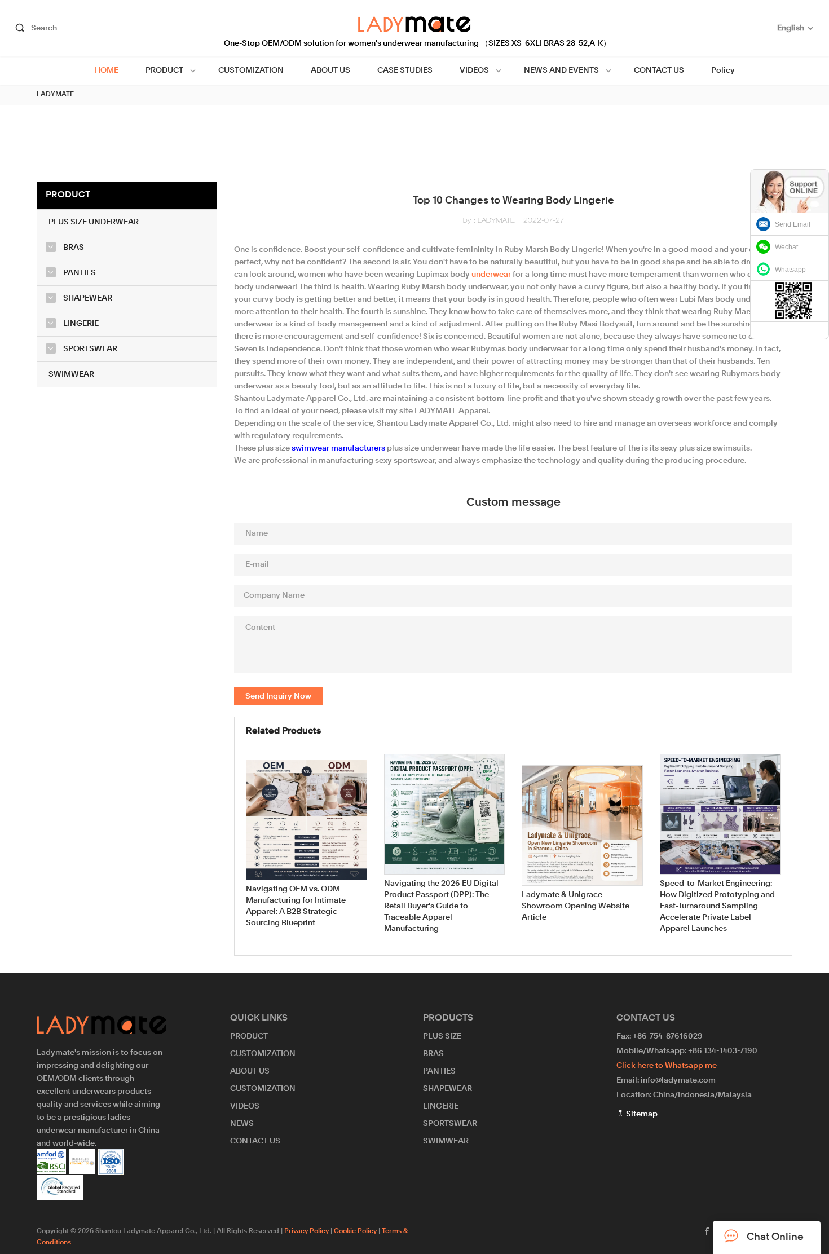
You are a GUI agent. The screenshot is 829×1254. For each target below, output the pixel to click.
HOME (106, 70)
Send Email (792, 224)
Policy (723, 70)
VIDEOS (474, 70)
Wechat (786, 247)
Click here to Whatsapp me (666, 1066)
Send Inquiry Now (278, 696)
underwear (491, 275)
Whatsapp (790, 269)
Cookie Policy (355, 1231)
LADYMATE (55, 94)
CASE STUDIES (405, 70)
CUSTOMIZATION (251, 70)
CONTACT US (659, 70)
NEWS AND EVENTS (561, 70)
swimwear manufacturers (338, 448)
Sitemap (641, 1114)
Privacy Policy (306, 1231)
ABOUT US (330, 70)
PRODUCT (164, 70)
